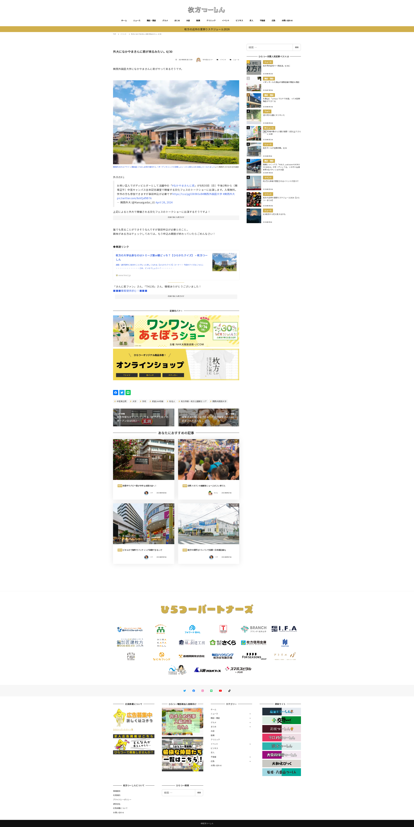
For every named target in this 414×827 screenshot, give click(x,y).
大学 (134, 401)
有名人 (172, 401)
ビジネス (239, 20)
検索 (297, 47)
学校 (144, 401)
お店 (188, 20)
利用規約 (116, 795)
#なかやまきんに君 (183, 185)
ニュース (136, 20)
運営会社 (116, 804)
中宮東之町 (121, 401)
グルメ (165, 20)
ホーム (124, 20)
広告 (273, 20)
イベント (225, 20)
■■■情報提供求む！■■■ (130, 290)
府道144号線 (157, 401)
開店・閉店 (151, 20)
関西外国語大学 (219, 401)
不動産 (262, 20)
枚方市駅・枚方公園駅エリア (193, 401)
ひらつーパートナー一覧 (123, 729)
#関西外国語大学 (212, 194)
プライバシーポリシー (122, 799)
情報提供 (116, 791)
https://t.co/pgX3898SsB (187, 194)
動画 (198, 20)
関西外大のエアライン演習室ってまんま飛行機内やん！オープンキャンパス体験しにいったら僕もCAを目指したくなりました (164, 167)
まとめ (177, 20)
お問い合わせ (287, 20)
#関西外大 (229, 194)
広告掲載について (120, 808)
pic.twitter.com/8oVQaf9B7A (134, 198)
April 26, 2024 (164, 202)
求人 (251, 20)
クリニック (211, 20)
